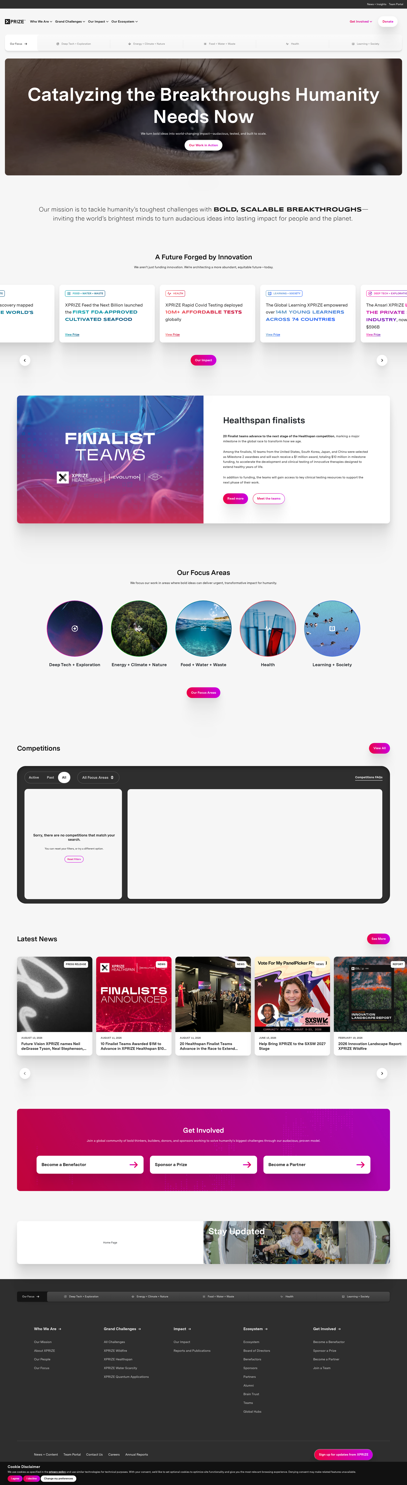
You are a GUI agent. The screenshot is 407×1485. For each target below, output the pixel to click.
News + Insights (376, 4)
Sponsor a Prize (324, 1351)
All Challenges (114, 1342)
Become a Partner (326, 1359)
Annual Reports (136, 1454)
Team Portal (396, 4)
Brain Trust (251, 1394)
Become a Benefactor (329, 1342)
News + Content (46, 1454)
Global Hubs (252, 1411)
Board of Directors (256, 1351)
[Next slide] (382, 360)
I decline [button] (32, 1478)
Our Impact (182, 1342)
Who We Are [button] (39, 21)
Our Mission (43, 1342)
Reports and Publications (192, 1351)
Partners (249, 1377)
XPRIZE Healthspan (118, 1359)
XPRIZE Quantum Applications (126, 1377)
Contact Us (94, 1454)
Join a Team (322, 1368)
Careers (114, 1454)
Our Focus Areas (203, 692)
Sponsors (250, 1368)
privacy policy (57, 1471)
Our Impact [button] (96, 21)
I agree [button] (15, 1478)
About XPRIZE (44, 1351)
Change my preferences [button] (58, 1478)
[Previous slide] (25, 360)
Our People (42, 1359)
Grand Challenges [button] (68, 21)
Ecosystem (251, 1342)
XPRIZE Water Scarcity (120, 1368)
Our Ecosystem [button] (122, 21)
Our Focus (16, 43)
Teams (248, 1403)
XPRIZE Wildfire (115, 1351)
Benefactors (252, 1359)
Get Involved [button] (359, 21)
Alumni (248, 1385)
